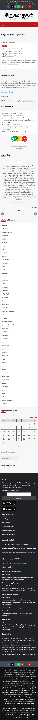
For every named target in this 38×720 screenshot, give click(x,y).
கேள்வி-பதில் (20, 1)
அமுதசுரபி (5, 225)
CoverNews (16, 717)
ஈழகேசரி (4, 239)
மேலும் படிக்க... (5, 67)
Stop (19, 210)
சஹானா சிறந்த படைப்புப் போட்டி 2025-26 (14, 131)
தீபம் (3, 349)
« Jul (18, 446)
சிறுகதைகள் (19, 15)
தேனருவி (5, 355)
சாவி (3, 283)
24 (4, 439)
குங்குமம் (5, 273)
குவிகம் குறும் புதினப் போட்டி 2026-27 (13, 113)
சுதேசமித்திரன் (6, 294)
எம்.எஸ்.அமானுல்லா (19, 608)
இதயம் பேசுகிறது (7, 232)
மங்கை (4, 369)
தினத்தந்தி (5, 331)
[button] (3, 24)
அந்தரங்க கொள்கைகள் (8, 534)
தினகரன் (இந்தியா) (7, 321)
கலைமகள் (5, 263)
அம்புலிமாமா (5, 228)
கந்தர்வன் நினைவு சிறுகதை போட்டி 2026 (14, 115)
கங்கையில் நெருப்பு (13, 594)
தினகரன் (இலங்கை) (8, 325)
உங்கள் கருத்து (24, 3)
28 (24, 439)
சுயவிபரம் (16, 3)
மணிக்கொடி (5, 376)
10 (4, 431)
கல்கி (3, 266)
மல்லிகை (4, 383)
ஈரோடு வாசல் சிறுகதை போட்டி (11, 124)
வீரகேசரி (4, 403)
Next (35, 213)
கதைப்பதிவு (13, 1)
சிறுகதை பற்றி (28, 1)
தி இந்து (4, 318)
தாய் (3, 314)
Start (18, 210)
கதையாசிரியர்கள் (8, 3)
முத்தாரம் (5, 386)
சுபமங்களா (5, 297)
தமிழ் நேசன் (5, 304)
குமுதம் (4, 276)
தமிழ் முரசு (5, 307)
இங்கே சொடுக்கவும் (7, 92)
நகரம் (19, 571)
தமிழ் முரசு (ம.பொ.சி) (8, 311)
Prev (2, 213)
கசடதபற (4, 256)
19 (14, 435)
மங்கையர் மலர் (6, 373)
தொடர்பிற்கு (32, 3)
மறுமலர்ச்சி (5, 379)
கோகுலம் (5, 280)
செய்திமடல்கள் (6, 522)
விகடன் (4, 397)
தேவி (3, 359)
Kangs (4, 594)
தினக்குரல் (5, 328)
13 (19, 431)
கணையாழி (5, 259)
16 (34, 431)
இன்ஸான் (5, 235)
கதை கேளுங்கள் (6, 519)
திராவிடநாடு (5, 345)
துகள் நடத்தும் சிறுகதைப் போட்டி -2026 (13, 118)
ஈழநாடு (4, 242)
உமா (3, 249)
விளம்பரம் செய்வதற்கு (8, 526)
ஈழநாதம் (4, 246)
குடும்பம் (4, 45)
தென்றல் (4, 352)
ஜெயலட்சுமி (16, 51)
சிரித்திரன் (5, 287)
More (31, 544)
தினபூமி (4, 338)
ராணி (4, 393)
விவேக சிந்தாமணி (7, 400)
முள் (9, 619)
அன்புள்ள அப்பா (12, 49)
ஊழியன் (4, 252)
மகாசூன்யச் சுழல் (14, 583)
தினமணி (5, 335)
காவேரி (4, 270)
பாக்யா (4, 366)
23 (34, 435)
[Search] (35, 24)
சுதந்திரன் (5, 290)
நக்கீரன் (4, 362)
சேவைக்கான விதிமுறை (8, 530)
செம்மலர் (4, 300)
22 (29, 435)
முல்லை (4, 390)
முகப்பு (7, 1)
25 (9, 439)
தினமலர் (4, 342)
